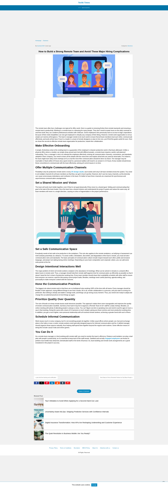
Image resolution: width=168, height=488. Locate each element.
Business (45, 40)
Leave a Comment (84, 391)
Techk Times (84, 3)
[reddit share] (57, 384)
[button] (84, 7)
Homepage (38, 40)
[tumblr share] (62, 384)
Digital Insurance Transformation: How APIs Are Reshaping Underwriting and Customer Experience (83, 423)
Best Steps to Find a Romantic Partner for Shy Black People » (116, 377)
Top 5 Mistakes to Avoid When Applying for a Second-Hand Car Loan (71, 401)
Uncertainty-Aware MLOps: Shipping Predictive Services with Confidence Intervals (77, 412)
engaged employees (112, 338)
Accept (94, 485)
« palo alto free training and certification (45, 377)
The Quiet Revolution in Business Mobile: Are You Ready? (67, 433)
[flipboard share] (67, 384)
